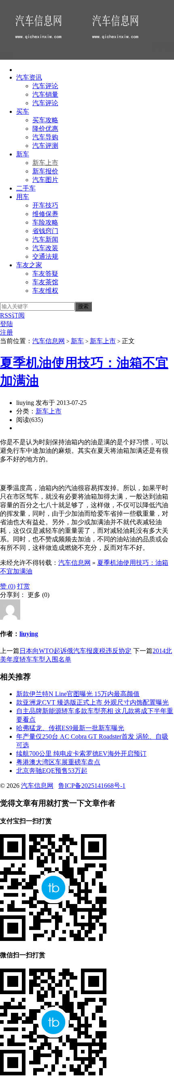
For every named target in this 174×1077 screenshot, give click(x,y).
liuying (28, 633)
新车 (22, 154)
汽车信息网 (48, 340)
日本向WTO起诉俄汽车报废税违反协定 (75, 650)
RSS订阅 (12, 315)
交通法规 (45, 256)
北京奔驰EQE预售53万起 (51, 770)
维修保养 (45, 213)
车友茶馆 (45, 282)
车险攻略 (45, 222)
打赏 (23, 586)
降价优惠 (45, 128)
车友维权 (45, 290)
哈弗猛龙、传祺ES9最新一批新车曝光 (70, 727)
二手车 (26, 188)
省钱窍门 (45, 230)
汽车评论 (45, 85)
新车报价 (45, 171)
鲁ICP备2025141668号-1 (91, 785)
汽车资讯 (29, 77)
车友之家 (29, 265)
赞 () (7, 586)
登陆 (6, 323)
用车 (22, 196)
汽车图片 (45, 179)
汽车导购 (45, 137)
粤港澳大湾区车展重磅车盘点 (58, 762)
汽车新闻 (45, 239)
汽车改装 (45, 247)
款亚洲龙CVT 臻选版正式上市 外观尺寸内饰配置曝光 (92, 702)
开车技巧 (45, 205)
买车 (22, 111)
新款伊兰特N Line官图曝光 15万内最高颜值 (78, 693)
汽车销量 (45, 94)
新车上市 (45, 162)
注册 (6, 332)
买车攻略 (45, 120)
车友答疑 (45, 273)
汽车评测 (45, 145)
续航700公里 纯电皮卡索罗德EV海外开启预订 (81, 753)
